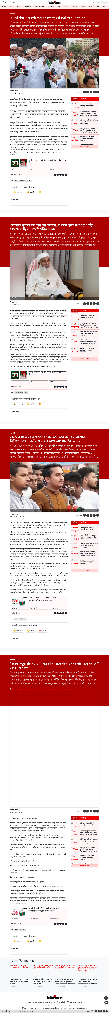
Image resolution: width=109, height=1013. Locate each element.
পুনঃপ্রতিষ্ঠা (22, 181)
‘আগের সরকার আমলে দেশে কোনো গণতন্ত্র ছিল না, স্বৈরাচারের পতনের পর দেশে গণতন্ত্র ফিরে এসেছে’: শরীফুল (87, 981)
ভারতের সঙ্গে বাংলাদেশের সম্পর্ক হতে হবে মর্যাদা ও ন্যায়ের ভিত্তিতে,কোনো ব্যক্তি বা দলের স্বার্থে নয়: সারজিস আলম (47, 439)
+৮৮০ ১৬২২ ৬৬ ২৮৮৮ (65, 1008)
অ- (106, 1002)
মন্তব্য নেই (52, 170)
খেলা (58, 7)
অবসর (16, 930)
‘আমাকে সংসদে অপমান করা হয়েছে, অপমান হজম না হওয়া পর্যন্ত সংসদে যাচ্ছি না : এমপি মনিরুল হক (51, 227)
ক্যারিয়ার (47, 1002)
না (31, 170)
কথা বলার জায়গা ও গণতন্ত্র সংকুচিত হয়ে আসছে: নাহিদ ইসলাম (19, 981)
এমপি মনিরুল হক (19, 393)
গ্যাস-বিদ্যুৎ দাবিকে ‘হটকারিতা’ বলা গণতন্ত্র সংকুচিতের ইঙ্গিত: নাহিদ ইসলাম (43, 981)
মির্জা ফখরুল (23, 930)
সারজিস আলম (22, 619)
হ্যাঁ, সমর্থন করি (15, 608)
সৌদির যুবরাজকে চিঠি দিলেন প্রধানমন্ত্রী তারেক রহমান (88, 105)
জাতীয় (12, 7)
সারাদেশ (28, 7)
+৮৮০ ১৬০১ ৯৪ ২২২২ (33, 1008)
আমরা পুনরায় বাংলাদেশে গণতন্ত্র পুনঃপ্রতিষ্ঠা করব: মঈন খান (48, 17)
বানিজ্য (83, 7)
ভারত (16, 619)
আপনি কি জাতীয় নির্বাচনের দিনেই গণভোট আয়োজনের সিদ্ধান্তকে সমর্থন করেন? (44, 599)
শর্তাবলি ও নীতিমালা (66, 1002)
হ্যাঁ (12, 170)
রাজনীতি (19, 7)
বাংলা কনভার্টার (77, 1002)
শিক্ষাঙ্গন (75, 7)
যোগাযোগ (41, 1002)
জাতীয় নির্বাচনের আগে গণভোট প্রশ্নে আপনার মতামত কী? (47, 161)
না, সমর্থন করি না (34, 608)
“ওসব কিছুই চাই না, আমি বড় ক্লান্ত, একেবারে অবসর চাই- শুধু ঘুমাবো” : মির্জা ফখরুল (54, 665)
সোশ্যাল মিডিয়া (94, 7)
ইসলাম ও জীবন (39, 7)
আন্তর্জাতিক (50, 7)
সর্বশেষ (4, 7)
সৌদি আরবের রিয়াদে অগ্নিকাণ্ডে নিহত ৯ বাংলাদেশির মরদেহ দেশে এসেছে (89, 122)
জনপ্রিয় (83, 99)
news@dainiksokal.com (47, 1008)
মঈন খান (29, 181)
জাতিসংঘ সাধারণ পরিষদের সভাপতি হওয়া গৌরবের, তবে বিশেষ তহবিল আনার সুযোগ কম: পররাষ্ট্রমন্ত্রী (88, 130)
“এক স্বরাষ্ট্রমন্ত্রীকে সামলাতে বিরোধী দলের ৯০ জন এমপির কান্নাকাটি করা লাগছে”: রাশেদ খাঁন (88, 114)
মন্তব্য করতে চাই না (54, 608)
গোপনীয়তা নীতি (55, 1002)
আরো (103, 7)
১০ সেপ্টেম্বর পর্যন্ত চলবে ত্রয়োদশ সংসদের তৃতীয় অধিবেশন (87, 138)
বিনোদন (65, 7)
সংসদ (25, 393)
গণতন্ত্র (16, 181)
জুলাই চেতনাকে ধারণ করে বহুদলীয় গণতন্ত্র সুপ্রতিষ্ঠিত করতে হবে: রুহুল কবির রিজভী (65, 981)
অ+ (106, 998)
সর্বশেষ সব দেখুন (84, 147)
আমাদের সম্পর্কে (32, 1002)
